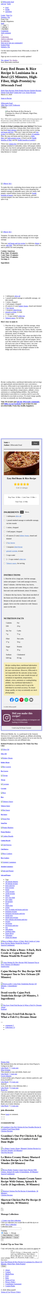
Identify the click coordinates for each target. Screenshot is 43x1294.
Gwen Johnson (6, 1076)
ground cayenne (10, 312)
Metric (27, 512)
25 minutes (35, 134)
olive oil (17, 296)
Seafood (4, 1009)
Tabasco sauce (10, 318)
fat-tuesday (9, 902)
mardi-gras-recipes (11, 917)
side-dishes (9, 929)
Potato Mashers (6, 832)
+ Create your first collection (11, 1220)
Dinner (3, 92)
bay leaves (10, 308)
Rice (2, 797)
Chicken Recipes (7, 1131)
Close (16, 1235)
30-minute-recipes (11, 884)
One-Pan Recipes (7, 1152)
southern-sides (10, 931)
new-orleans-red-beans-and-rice (16, 919)
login (9, 4)
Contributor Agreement (13, 1284)
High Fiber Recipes (7, 91)
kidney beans (23, 306)
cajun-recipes (9, 892)
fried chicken (11, 130)
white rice (21, 316)
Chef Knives (4, 849)
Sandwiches (5, 966)
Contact (8, 1272)
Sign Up (9, 15)
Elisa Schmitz (5, 1070)
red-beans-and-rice (11, 925)
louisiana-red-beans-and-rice (15, 913)
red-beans (8, 923)
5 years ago (14, 1106)
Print (35, 443)
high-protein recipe (14, 138)
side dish (9, 245)
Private (13, 1233)
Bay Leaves (4, 771)
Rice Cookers (5, 858)
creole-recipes (10, 894)
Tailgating (8, 935)
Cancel (16, 1237)
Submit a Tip (5, 17)
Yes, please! (5, 60)
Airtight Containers (7, 866)
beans (7, 890)
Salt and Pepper (6, 875)
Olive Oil (4, 754)
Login (3, 15)
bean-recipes (9, 888)
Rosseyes (4, 1090)
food (6, 8)
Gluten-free (18, 92)
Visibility (4, 1231)
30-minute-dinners (11, 882)
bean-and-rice (10, 886)
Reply (7, 1068)
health (7, 10)
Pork (7, 92)
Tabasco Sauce (5, 806)
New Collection (10, 1224)
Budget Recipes (35, 91)
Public (5, 1233)
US (22, 512)
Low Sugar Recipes (29, 92)
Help (7, 1278)
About (7, 1270)
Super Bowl (9, 933)
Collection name (6, 1226)
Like (3, 1068)
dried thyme (17, 310)
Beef (11, 92)
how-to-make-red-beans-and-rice (16, 909)
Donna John (5, 1062)
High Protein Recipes (22, 91)
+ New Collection (7, 1235)
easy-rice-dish (10, 898)
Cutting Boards (5, 840)
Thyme (3, 780)
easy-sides (8, 900)
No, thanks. (14, 60)
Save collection (7, 1237)
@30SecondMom (21, 720)
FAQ (7, 1276)
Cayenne (3, 788)
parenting (8, 12)
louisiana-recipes (11, 911)
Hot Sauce (4, 814)
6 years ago (14, 1082)
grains (7, 907)
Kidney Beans (5, 762)
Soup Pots (4, 823)
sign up (3, 4)
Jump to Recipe (6, 98)
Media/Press (9, 1274)
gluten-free (13, 144)
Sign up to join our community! (12, 43)
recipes (7, 921)
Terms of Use (10, 1280)
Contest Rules (10, 1286)
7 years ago (14, 1068)
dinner (37, 243)
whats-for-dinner (11, 937)
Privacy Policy (10, 1282)
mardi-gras (9, 915)
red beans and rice (7, 132)
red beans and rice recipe (16, 243)
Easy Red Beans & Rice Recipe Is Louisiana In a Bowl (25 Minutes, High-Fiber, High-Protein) (21, 1263)
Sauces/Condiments (8, 945)
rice (6, 927)
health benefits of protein (26, 140)
